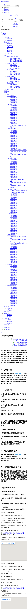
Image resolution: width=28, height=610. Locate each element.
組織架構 (9, 50)
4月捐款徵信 (13, 97)
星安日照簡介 (13, 65)
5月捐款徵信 (13, 117)
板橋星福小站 (10, 83)
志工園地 (9, 316)
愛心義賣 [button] (6, 306)
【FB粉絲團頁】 (19, 588)
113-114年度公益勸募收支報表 (18, 150)
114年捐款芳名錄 (11, 104)
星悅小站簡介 (13, 71)
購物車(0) (6, 9)
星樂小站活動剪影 (15, 81)
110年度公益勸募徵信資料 (17, 192)
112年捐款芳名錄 (11, 158)
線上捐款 (6, 91)
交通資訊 (9, 53)
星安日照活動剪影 (15, 68)
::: (4, 4)
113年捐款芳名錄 (11, 128)
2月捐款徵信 (13, 101)
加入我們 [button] (6, 313)
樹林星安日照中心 (12, 63)
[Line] (20, 340)
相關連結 (6, 324)
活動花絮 (9, 320)
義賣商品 (9, 308)
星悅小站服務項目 (15, 73)
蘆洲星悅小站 (10, 70)
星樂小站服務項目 (15, 79)
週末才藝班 (10, 89)
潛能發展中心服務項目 (16, 60)
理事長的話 (10, 47)
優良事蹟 (9, 45)
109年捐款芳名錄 (11, 235)
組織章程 (9, 48)
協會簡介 (9, 43)
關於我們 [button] (6, 42)
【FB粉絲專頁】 (19, 533)
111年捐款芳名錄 (11, 213)
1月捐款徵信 (13, 102)
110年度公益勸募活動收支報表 (18, 190)
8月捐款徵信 (13, 112)
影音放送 (9, 323)
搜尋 (17, 5)
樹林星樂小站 (10, 76)
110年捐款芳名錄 (11, 189)
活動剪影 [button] (6, 318)
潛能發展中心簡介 (15, 58)
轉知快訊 (9, 40)
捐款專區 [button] (6, 92)
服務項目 (9, 52)
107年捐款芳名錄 (11, 285)
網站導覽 (6, 12)
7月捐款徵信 (13, 114)
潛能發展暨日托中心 (12, 56)
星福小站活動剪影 (15, 87)
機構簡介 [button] (6, 55)
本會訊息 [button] (6, 37)
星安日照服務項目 (15, 66)
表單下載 (6, 311)
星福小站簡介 (13, 84)
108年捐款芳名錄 (11, 264)
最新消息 (9, 38)
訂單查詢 (9, 310)
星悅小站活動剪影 (15, 74)
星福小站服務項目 (15, 86)
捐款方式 (9, 94)
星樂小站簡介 (13, 78)
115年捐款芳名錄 (11, 96)
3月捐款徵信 (13, 99)
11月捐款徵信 (13, 107)
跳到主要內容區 (5, 1)
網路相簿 (9, 321)
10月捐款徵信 (13, 109)
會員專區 (9, 315)
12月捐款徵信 (13, 105)
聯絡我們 (6, 10)
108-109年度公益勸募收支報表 (18, 243)
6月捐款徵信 (13, 115)
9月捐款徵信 (13, 110)
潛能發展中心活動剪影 (16, 61)
